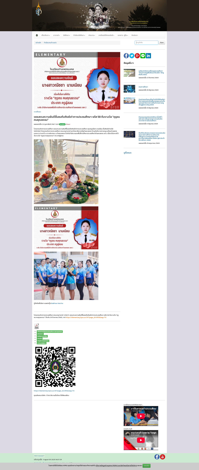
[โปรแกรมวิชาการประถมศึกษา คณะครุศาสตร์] (37, 35)
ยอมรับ (146, 465)
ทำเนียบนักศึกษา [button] (78, 35)
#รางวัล (39, 338)
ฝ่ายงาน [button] (91, 35)
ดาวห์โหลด (37, 112)
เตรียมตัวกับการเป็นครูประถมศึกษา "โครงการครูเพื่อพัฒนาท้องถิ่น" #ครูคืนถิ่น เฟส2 (151, 73)
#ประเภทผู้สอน (41, 343)
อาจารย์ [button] (56, 35)
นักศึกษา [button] (66, 35)
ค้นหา (162, 42)
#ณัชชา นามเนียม (42, 336)
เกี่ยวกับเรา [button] (45, 35)
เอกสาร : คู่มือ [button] (122, 35)
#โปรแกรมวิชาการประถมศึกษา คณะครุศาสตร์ (49, 331)
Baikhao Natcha (57, 303)
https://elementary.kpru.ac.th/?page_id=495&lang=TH (54, 391)
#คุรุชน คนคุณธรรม (42, 341)
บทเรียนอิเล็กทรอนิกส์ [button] (105, 35)
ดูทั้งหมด (127, 152)
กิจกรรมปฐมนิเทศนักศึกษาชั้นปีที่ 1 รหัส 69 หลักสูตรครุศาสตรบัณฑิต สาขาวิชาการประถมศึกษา (150, 119)
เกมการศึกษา (143, 87)
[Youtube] (162, 456)
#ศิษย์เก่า (40, 334)
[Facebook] (157, 456)
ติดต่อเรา (135, 35)
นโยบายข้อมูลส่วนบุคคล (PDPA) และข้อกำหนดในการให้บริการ (116, 465)
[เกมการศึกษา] (129, 88)
